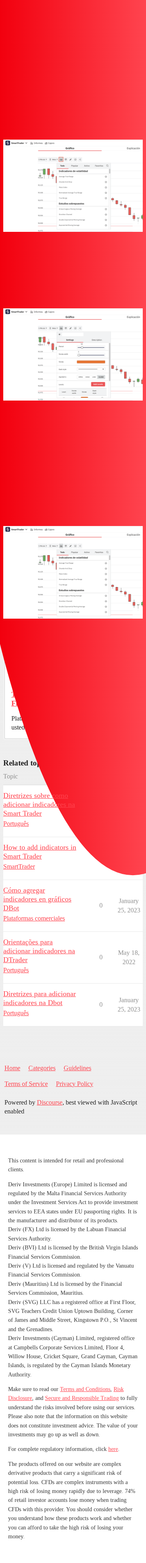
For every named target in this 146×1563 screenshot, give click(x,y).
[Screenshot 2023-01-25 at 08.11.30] (73, 186)
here (113, 1449)
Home (12, 1068)
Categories (42, 1068)
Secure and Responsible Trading (82, 1398)
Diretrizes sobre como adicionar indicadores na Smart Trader (39, 804)
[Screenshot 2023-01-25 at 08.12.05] (73, 354)
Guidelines (77, 1068)
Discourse (49, 1102)
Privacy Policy (74, 1083)
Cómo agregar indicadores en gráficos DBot (37, 899)
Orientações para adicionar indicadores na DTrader (39, 951)
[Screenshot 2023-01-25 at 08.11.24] (73, 572)
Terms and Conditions (85, 1389)
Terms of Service (26, 1083)
